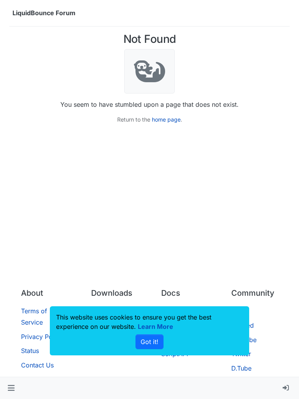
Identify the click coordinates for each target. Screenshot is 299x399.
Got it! (149, 342)
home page (166, 119)
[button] (11, 388)
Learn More (155, 326)
